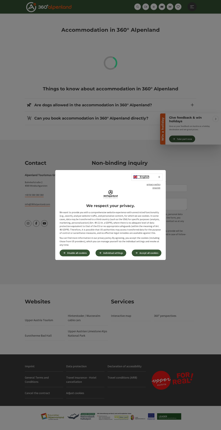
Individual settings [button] (113, 252)
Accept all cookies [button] (149, 252)
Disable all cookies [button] (77, 252)
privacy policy (153, 184)
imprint (156, 187)
